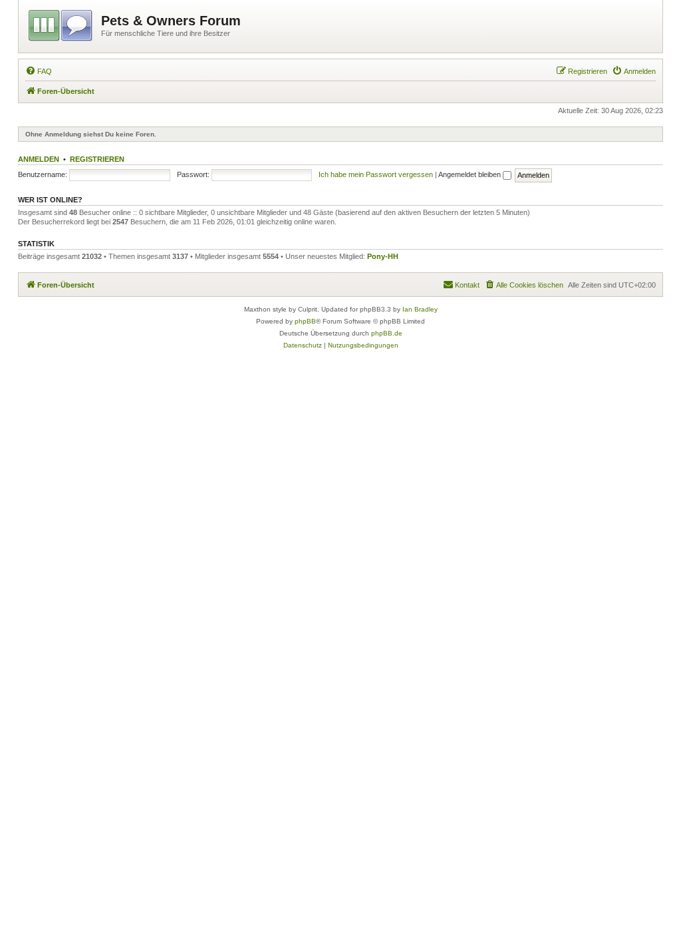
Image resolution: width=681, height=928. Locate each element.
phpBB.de (386, 333)
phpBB (305, 321)
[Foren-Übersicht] (61, 23)
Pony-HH (382, 256)
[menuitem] (38, 71)
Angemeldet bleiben (470, 174)
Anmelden (38, 159)
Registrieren (97, 159)
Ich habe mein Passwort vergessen (376, 174)
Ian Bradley (420, 309)
